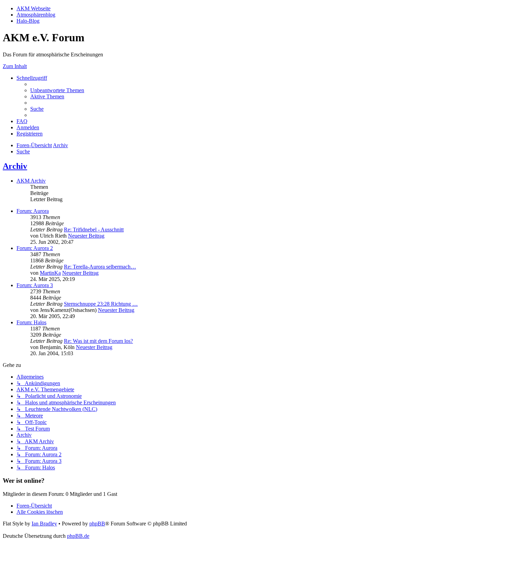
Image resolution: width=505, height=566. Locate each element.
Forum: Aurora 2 (34, 248)
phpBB (97, 523)
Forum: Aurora (32, 211)
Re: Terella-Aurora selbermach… (100, 267)
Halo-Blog (28, 21)
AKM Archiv (31, 181)
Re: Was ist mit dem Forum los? (98, 341)
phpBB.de (78, 536)
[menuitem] (57, 90)
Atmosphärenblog (35, 15)
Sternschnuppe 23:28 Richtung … (101, 304)
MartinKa (50, 273)
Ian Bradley (44, 523)
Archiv (15, 166)
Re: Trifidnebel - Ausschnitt (94, 229)
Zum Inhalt (15, 66)
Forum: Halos (31, 322)
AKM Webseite (33, 8)
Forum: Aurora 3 (34, 285)
